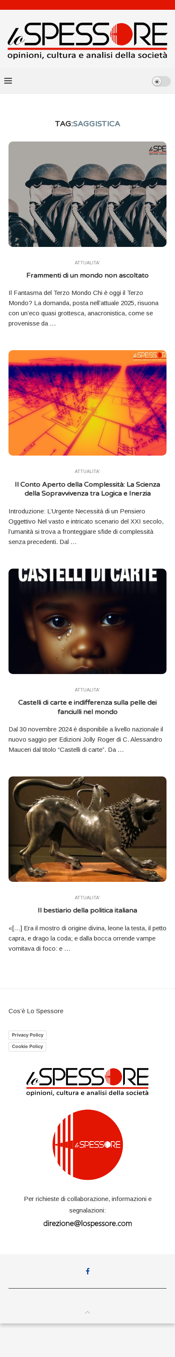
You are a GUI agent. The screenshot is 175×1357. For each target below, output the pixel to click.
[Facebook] (88, 1271)
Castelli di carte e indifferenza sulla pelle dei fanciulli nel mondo (87, 707)
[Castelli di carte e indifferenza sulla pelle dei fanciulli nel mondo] (87, 621)
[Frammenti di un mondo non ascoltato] (87, 194)
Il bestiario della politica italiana (87, 910)
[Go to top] (87, 1312)
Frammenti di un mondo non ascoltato (87, 275)
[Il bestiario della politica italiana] (87, 829)
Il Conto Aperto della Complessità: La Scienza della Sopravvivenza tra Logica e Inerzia (87, 489)
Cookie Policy (27, 1046)
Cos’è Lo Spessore (35, 1010)
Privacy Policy (27, 1035)
